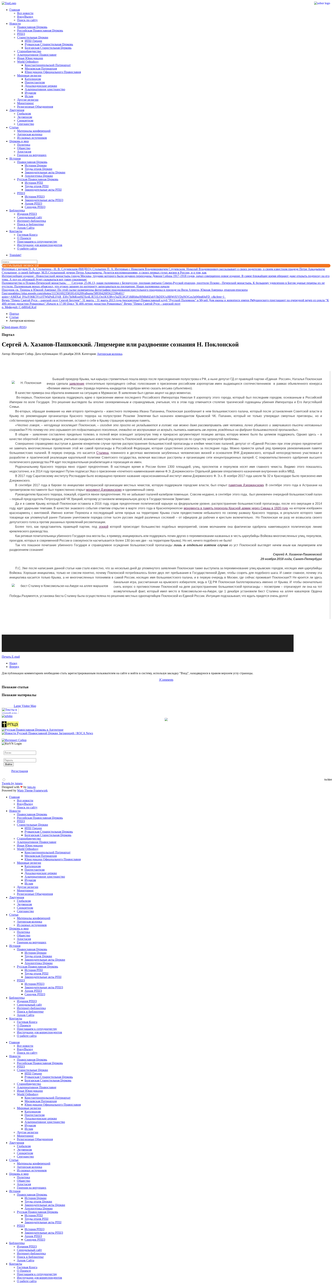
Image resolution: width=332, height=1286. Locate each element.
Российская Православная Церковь (40, 30)
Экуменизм (24, 117)
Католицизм (33, 79)
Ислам (29, 96)
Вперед (14, 666)
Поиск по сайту (27, 20)
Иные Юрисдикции (30, 58)
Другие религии (27, 99)
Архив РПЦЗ (33, 203)
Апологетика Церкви (39, 175)
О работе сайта (27, 248)
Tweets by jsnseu (12, 783)
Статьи (14, 127)
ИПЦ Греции (33, 40)
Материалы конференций (34, 130)
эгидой (103, 526)
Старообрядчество (29, 51)
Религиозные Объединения (35, 106)
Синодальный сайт (29, 217)
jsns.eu (31, 787)
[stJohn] (7, 716)
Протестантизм (35, 82)
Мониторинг (25, 103)
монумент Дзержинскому (104, 489)
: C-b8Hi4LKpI (19, 307)
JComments (166, 679)
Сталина (102, 452)
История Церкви (36, 165)
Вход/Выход (25, 16)
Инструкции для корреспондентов (39, 245)
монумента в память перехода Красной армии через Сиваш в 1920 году (236, 508)
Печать (7, 656)
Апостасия (24, 151)
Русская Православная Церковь (37, 179)
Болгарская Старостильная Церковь (48, 47)
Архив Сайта (25, 227)
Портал (14, 313)
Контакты (15, 231)
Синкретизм (25, 120)
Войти (8, 764)
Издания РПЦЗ (27, 214)
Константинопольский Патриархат (48, 65)
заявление (76, 383)
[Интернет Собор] (14, 740)
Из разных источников (32, 137)
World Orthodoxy (28, 61)
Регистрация (19, 771)
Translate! (15, 255)
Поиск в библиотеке (30, 224)
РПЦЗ (21, 34)
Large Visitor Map (25, 706)
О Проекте (24, 238)
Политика (23, 144)
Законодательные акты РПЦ (43, 189)
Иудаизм (30, 92)
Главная (14, 9)
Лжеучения (16, 110)
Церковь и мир (19, 141)
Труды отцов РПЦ (37, 186)
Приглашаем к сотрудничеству (37, 241)
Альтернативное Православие (36, 54)
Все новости (25, 13)
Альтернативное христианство (45, 89)
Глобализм (24, 113)
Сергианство (25, 124)
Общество (23, 148)
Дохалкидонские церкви (41, 85)
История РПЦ (34, 182)
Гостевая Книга (27, 234)
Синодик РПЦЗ (35, 207)
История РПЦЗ (35, 196)
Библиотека (17, 210)
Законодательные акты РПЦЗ (44, 200)
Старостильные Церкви (32, 37)
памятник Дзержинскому (246, 485)
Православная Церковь (32, 27)
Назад (13, 663)
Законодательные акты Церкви (45, 172)
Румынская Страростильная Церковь (49, 44)
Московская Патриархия (41, 68)
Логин (8, 749)
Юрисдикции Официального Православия (53, 72)
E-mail (16, 656)
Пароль (8, 756)
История (15, 158)
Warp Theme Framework (32, 790)
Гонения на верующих (31, 155)
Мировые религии (29, 75)
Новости (15, 23)
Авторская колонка (29, 134)
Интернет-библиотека (31, 220)
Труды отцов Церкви (38, 169)
